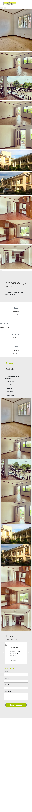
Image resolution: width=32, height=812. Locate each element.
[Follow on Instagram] (8, 744)
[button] (3, 652)
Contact (6, 761)
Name (7, 671)
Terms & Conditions (9, 764)
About (6, 757)
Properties (7, 759)
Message (8, 691)
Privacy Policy (8, 766)
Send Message (16, 705)
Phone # (7, 678)
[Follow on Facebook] (4, 744)
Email (7, 685)
